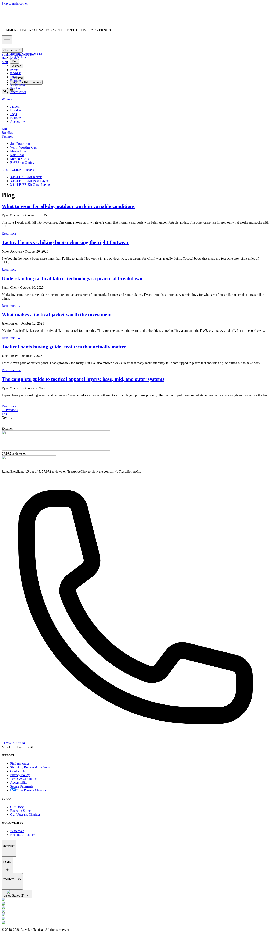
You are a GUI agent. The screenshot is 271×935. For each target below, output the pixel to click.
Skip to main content (15, 3)
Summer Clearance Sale (26, 53)
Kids (13, 70)
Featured (17, 77)
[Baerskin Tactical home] (135, 423)
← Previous (10, 410)
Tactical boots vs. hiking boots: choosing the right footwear (65, 242)
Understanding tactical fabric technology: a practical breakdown (72, 278)
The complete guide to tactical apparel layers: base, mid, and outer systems (83, 379)
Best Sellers (18, 57)
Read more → (11, 233)
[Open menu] (7, 39)
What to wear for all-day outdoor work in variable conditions (68, 206)
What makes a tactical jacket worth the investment (57, 314)
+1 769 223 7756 (13, 743)
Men (14, 61)
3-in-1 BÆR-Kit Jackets (26, 82)
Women (16, 65)
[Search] (5, 91)
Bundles (15, 73)
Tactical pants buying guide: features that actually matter (64, 346)
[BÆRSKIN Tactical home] (135, 46)
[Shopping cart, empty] (11, 91)
